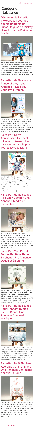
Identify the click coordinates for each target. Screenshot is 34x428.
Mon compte (28, 3)
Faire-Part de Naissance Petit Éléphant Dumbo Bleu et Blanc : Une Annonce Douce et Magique (16, 312)
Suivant (4, 420)
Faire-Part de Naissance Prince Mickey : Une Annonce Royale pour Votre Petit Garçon (16, 85)
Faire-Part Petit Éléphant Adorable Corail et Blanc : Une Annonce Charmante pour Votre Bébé (16, 368)
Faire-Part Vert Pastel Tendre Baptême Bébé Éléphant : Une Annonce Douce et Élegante (16, 256)
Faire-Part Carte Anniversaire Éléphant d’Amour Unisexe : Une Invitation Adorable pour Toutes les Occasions (16, 141)
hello (20, 3)
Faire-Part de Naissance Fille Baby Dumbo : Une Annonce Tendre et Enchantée (16, 199)
